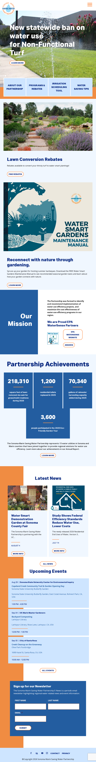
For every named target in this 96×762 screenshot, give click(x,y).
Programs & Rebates (37, 87)
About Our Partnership (14, 87)
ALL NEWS (48, 564)
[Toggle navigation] (90, 5)
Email (19, 713)
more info (18, 553)
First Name (20, 700)
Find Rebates (15, 174)
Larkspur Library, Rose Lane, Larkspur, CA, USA (33, 624)
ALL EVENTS (48, 670)
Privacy (66, 753)
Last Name (53, 700)
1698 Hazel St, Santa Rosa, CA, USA (27, 652)
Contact (55, 753)
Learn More (17, 63)
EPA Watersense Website (72, 335)
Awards (69, 345)
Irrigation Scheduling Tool (59, 87)
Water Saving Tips (81, 87)
